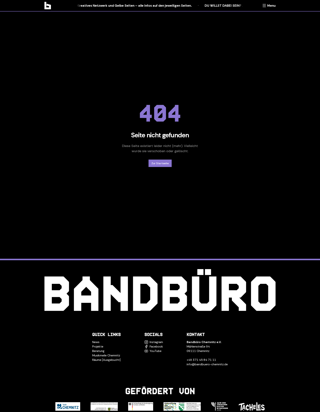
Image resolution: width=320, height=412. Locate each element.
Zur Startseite (160, 163)
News (95, 342)
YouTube (155, 351)
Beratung (98, 351)
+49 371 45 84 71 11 (201, 360)
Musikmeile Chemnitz (106, 355)
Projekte (97, 346)
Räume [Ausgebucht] (106, 360)
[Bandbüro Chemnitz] (47, 5)
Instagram (156, 342)
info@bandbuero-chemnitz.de (207, 364)
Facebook (156, 346)
